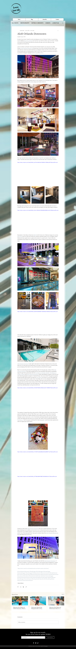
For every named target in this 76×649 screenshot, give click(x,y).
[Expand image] (38, 95)
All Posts (15, 22)
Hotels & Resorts (37, 22)
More (54, 22)
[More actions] (58, 30)
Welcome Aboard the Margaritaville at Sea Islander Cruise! (36, 608)
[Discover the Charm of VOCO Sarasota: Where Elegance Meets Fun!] (20, 600)
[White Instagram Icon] (35, 644)
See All (63, 594)
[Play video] (38, 173)
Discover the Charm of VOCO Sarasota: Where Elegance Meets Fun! (19, 608)
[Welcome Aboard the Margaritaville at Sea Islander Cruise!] (38, 600)
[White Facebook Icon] (33, 644)
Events (48, 22)
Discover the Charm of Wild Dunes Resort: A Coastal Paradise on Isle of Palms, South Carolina (56, 608)
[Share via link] (26, 586)
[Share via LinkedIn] (23, 586)
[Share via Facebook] (17, 586)
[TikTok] (38, 644)
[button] (62, 22)
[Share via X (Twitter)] (20, 586)
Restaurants (25, 22)
